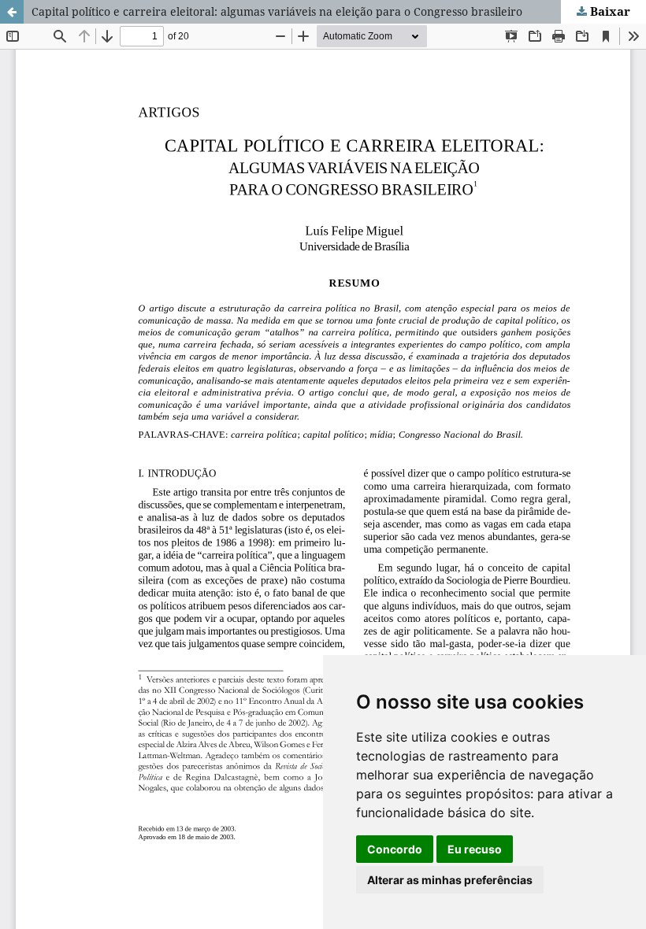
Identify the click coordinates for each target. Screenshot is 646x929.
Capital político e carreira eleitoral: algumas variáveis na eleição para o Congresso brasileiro (277, 11)
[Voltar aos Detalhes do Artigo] (12, 12)
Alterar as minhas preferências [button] (450, 879)
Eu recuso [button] (474, 849)
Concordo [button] (394, 849)
